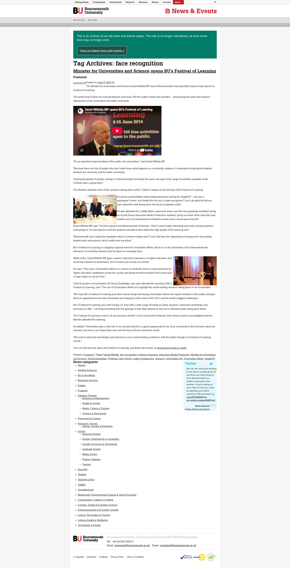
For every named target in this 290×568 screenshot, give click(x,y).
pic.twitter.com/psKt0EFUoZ (201, 400)
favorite (215, 405)
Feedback (103, 557)
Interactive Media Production (174, 354)
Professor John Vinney (120, 358)
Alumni (81, 365)
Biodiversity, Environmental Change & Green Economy (107, 495)
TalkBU (82, 485)
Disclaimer (91, 557)
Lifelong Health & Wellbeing (93, 520)
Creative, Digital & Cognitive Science (98, 505)
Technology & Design (89, 525)
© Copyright (78, 557)
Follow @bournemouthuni (197, 409)
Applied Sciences (87, 370)
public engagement (143, 358)
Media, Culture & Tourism (95, 408)
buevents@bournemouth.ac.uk (132, 545)
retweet (213, 405)
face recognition (128, 354)
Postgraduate (99, 2)
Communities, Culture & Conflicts (95, 500)
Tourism (86, 464)
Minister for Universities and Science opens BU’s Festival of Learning (144, 70)
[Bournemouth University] (88, 541)
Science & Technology (94, 413)
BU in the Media (86, 375)
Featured (89, 354)
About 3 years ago (202, 406)
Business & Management (95, 398)
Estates (82, 385)
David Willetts (111, 354)
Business (143, 2)
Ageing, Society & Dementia (97, 426)
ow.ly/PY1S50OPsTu (197, 397)
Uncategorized (85, 489)
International (115, 2)
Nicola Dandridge (97, 358)
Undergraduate (82, 2)
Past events (92, 20)
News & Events (194, 10)
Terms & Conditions (135, 557)
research (159, 358)
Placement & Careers (89, 418)
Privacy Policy (117, 557)
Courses (167, 2)
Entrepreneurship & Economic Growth (98, 510)
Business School (91, 434)
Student (82, 474)
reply (210, 405)
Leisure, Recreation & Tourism (94, 515)
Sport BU (83, 469)
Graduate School (91, 449)
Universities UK (174, 358)
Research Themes (88, 423)
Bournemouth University (91, 11)
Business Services (88, 380)
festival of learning (148, 354)
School (81, 431)
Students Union (86, 479)
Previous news (79, 20)
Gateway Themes (87, 395)
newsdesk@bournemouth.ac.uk (178, 545)
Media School (89, 454)
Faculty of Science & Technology (99, 444)
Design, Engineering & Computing (100, 439)
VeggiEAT (209, 358)
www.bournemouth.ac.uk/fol (171, 348)
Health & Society (91, 403)
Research (130, 2)
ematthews (79, 82)
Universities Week (193, 358)
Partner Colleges (91, 459)
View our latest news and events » (102, 50)
